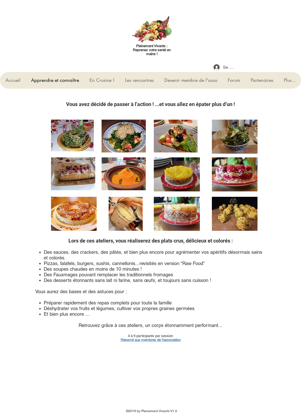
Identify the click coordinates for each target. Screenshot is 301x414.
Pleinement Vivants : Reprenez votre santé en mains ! (152, 50)
